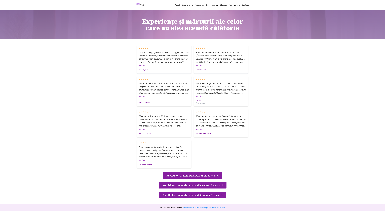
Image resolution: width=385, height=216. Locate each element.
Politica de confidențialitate (203, 207)
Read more (142, 65)
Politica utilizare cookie (218, 207)
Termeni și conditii (188, 207)
